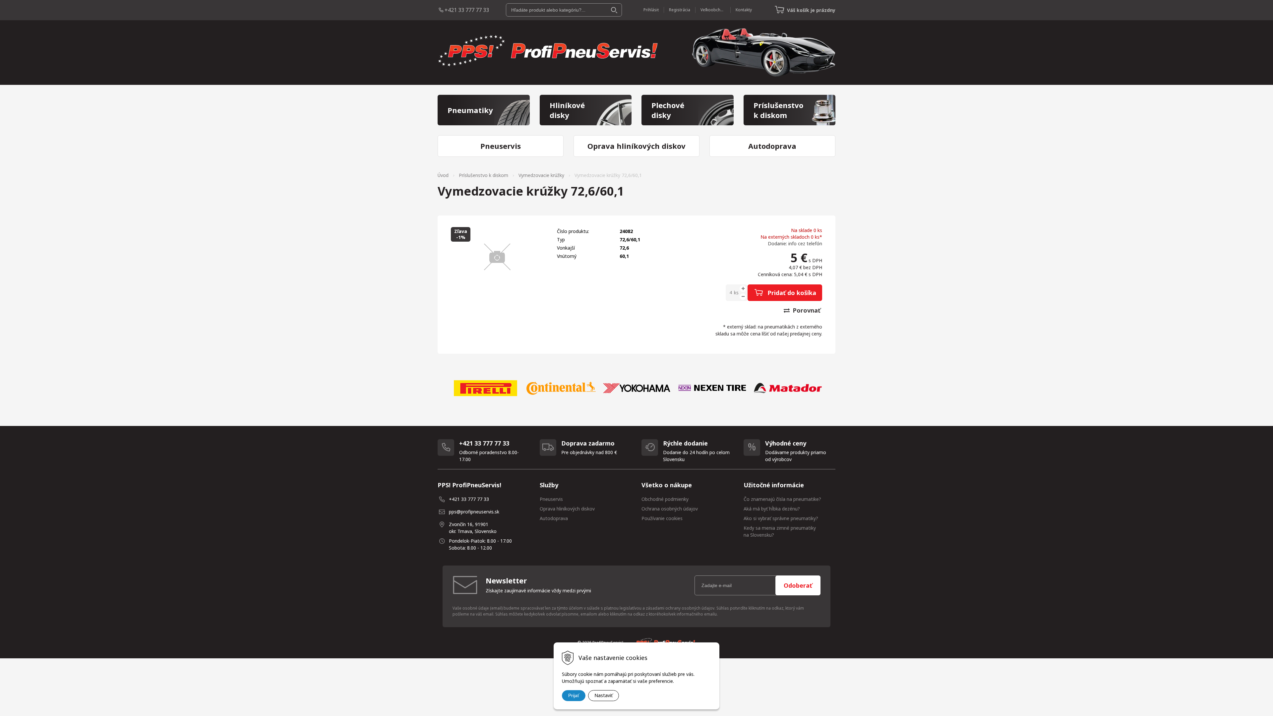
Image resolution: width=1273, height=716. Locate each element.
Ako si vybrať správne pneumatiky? (781, 518)
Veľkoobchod (712, 10)
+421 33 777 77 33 (467, 10)
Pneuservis (551, 499)
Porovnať (805, 310)
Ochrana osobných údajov (669, 509)
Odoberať (798, 585)
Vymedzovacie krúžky (541, 175)
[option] (485, 388)
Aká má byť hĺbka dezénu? (772, 509)
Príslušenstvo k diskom (483, 175)
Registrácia (679, 10)
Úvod (443, 175)
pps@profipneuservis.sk (474, 511)
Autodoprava (554, 518)
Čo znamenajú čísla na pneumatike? (782, 499)
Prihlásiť (651, 10)
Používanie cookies (662, 518)
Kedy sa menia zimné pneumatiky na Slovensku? (780, 531)
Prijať (573, 695)
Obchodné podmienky (665, 499)
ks (736, 292)
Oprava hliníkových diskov (567, 509)
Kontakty (744, 10)
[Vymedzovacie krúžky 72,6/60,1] (497, 257)
